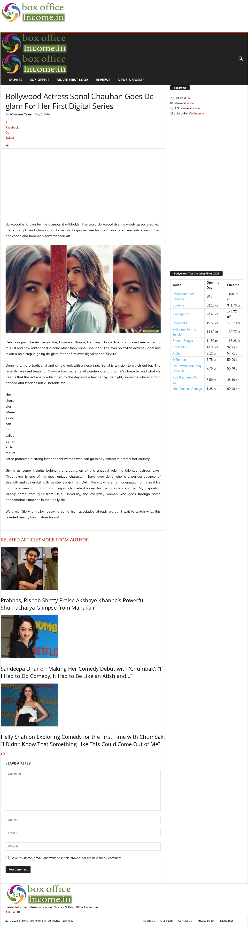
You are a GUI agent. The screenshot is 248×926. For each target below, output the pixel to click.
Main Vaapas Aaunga (187, 389)
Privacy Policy (206, 920)
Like (188, 98)
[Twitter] (14, 912)
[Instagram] (10, 912)
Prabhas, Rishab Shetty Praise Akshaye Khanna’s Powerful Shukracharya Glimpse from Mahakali (73, 603)
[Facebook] (7, 912)
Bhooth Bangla (182, 341)
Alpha (176, 353)
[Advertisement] (154, 11)
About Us (149, 920)
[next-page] (4, 754)
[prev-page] (2, 754)
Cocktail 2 (179, 347)
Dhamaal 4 (179, 323)
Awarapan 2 (180, 314)
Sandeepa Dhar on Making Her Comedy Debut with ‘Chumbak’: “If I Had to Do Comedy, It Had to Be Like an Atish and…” (82, 672)
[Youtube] (18, 912)
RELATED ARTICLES (21, 540)
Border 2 (178, 305)
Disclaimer (226, 920)
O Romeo (179, 360)
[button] (240, 59)
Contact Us (185, 920)
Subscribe (197, 113)
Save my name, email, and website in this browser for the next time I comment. (66, 858)
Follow (189, 103)
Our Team (166, 920)
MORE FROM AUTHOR (65, 540)
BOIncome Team (20, 114)
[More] (83, 145)
